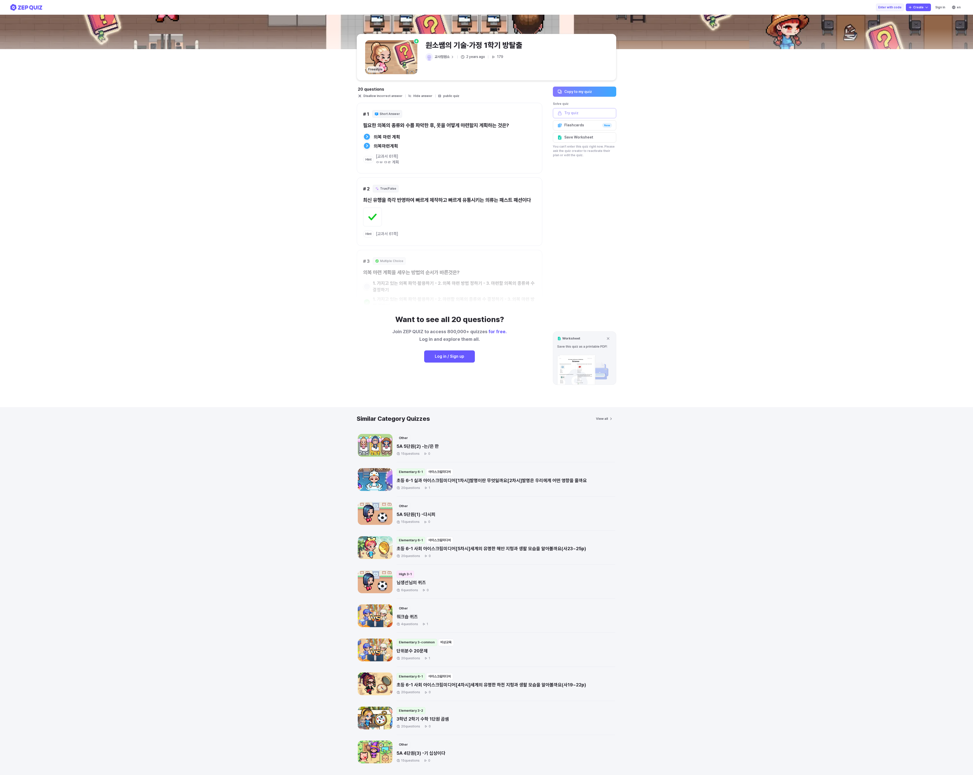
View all (602, 419)
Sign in (940, 7)
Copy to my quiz (578, 91)
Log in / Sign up (449, 356)
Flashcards (587, 125)
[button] (584, 358)
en (959, 7)
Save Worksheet (578, 137)
